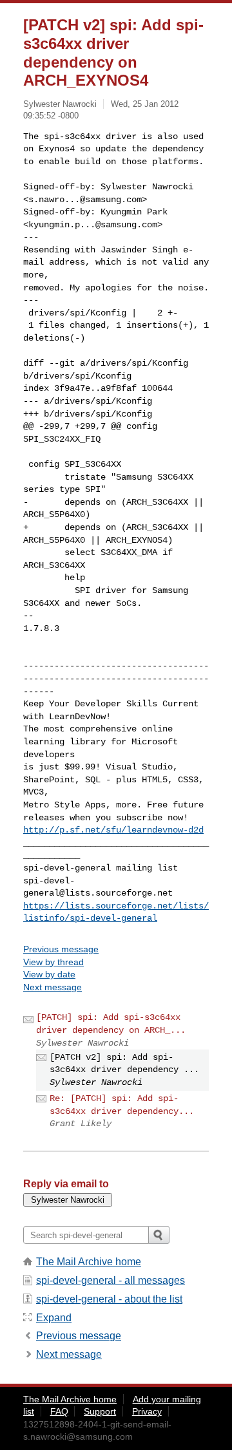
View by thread (53, 962)
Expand (54, 1317)
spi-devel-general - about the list (109, 1299)
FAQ (59, 1411)
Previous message (61, 949)
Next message (52, 987)
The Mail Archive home (88, 1261)
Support (100, 1411)
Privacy (147, 1411)
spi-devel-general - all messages (110, 1280)
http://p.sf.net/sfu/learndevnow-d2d (113, 830)
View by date (49, 974)
